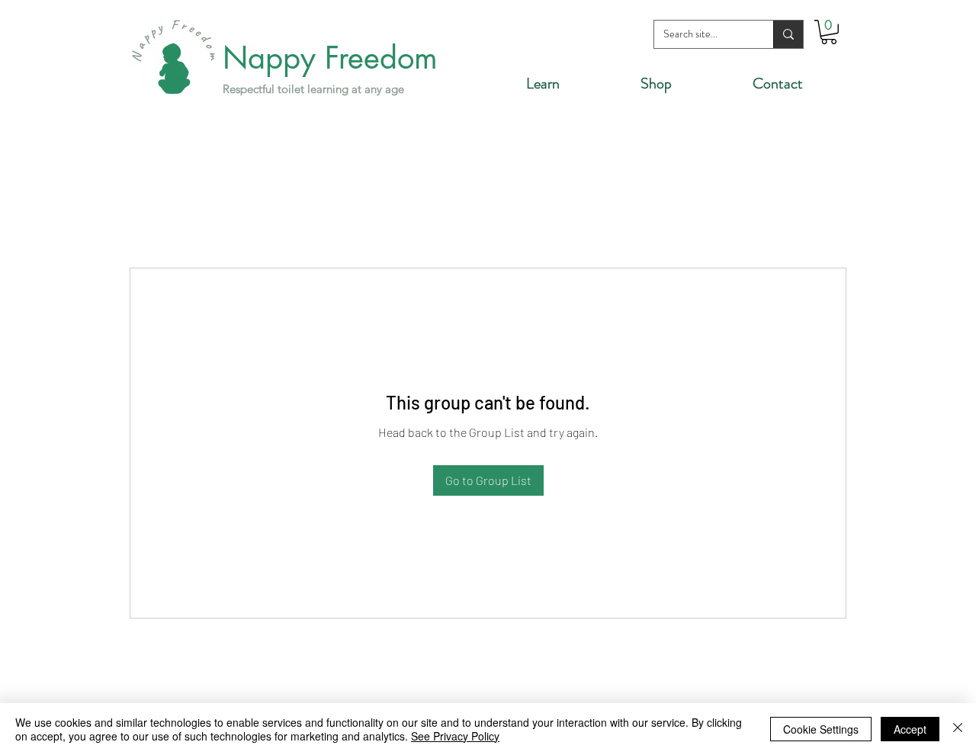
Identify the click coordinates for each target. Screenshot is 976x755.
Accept (910, 729)
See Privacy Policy (455, 736)
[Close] (958, 729)
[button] (828, 32)
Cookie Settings (821, 729)
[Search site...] (788, 34)
